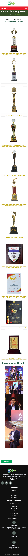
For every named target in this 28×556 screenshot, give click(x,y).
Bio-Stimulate (14, 513)
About (14, 493)
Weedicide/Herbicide (14, 503)
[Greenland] (14, 3)
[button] (6, 461)
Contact (14, 497)
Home (9, 14)
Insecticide (14, 506)
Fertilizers (14, 510)
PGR (14, 515)
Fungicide (14, 508)
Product (14, 495)
